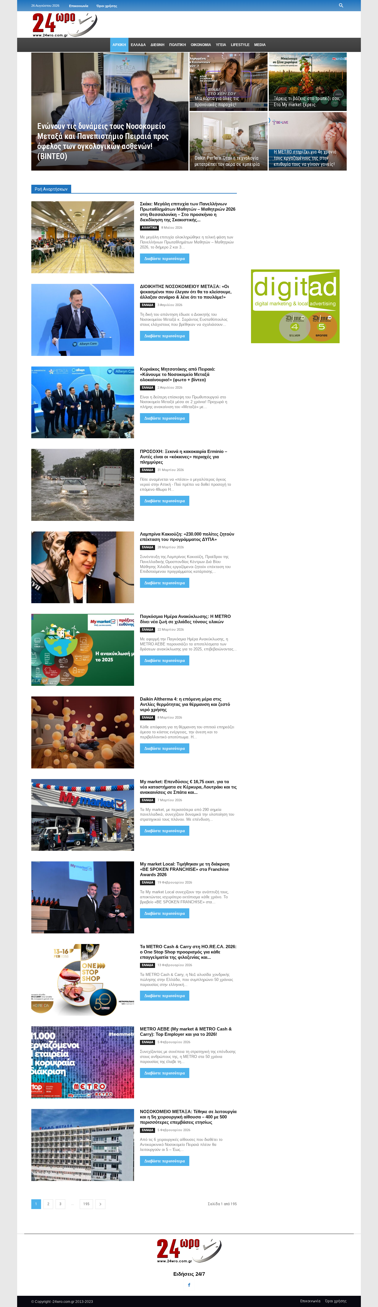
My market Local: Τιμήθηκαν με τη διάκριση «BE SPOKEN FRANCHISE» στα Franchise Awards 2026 (184, 869)
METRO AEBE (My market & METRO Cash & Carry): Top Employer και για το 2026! (186, 1031)
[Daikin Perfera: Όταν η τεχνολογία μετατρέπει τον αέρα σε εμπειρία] (229, 141)
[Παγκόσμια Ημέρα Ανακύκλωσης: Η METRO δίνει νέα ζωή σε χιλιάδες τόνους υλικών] (82, 650)
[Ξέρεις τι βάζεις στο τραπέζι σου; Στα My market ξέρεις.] (308, 82)
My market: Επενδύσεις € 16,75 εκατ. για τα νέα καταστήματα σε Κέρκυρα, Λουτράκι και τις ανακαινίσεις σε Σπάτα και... (188, 787)
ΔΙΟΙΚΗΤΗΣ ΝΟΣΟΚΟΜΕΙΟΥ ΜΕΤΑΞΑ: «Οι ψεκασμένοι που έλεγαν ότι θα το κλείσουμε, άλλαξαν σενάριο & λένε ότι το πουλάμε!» (186, 292)
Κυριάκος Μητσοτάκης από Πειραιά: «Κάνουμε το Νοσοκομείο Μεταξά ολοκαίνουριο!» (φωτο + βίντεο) (177, 374)
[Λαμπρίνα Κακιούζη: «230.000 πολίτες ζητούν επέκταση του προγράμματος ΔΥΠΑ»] (82, 567)
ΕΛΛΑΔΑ (147, 305)
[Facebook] (189, 1285)
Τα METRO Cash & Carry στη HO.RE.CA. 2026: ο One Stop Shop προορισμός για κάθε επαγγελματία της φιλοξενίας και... (188, 952)
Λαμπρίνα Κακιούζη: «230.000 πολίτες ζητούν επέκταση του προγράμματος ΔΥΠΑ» (187, 536)
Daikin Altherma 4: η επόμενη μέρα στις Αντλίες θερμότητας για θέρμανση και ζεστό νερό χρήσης (185, 704)
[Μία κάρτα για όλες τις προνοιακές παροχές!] (229, 82)
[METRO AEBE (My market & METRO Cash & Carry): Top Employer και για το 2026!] (82, 1062)
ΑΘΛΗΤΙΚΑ (149, 227)
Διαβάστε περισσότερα (164, 258)
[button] (341, 5)
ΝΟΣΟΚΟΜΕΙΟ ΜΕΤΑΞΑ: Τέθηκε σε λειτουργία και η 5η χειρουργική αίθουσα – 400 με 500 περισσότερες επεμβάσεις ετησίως (188, 1117)
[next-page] (100, 1204)
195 (86, 1204)
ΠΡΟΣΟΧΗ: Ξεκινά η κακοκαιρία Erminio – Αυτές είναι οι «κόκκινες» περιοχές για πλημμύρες (183, 456)
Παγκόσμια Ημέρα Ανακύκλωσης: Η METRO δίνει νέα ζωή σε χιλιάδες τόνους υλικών (185, 619)
